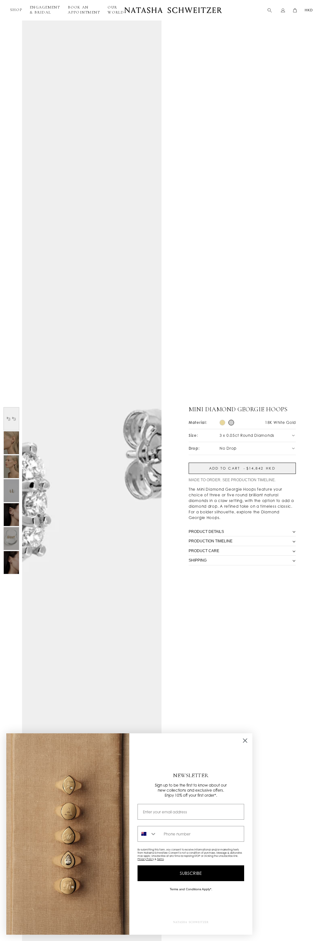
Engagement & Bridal (45, 10)
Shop (16, 9)
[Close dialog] (245, 740)
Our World (116, 10)
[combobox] (149, 833)
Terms (160, 859)
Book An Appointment (84, 10)
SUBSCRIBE (191, 873)
